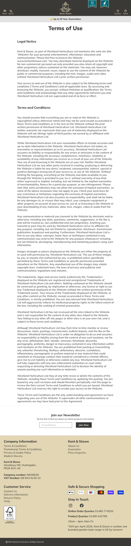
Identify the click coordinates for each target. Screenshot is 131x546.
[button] (126, 12)
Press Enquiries (77, 452)
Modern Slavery (13, 456)
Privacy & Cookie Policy (17, 452)
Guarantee (74, 449)
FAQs (7, 501)
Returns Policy (12, 497)
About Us (73, 445)
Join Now (84, 425)
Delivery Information (16, 494)
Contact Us (10, 491)
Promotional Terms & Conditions (23, 449)
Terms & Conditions (15, 445)
